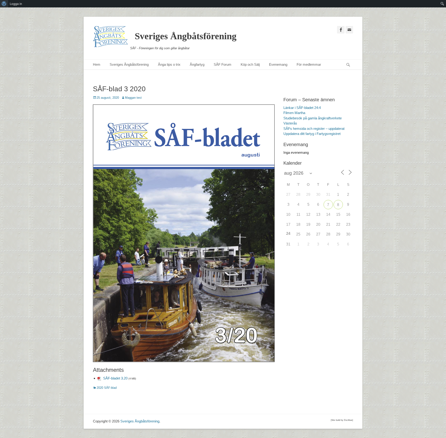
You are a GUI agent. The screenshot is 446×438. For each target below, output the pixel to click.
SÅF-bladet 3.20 (115, 378)
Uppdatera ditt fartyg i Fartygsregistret (312, 134)
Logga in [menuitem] (16, 4)
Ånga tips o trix (169, 64)
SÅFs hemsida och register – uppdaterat (313, 129)
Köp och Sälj (250, 64)
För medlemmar (309, 64)
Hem (96, 64)
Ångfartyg (197, 64)
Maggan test (133, 97)
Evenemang (278, 64)
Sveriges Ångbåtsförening (185, 36)
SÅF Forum (222, 64)
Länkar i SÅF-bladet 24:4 (302, 108)
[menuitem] (4, 3)
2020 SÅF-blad (107, 387)
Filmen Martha (294, 113)
